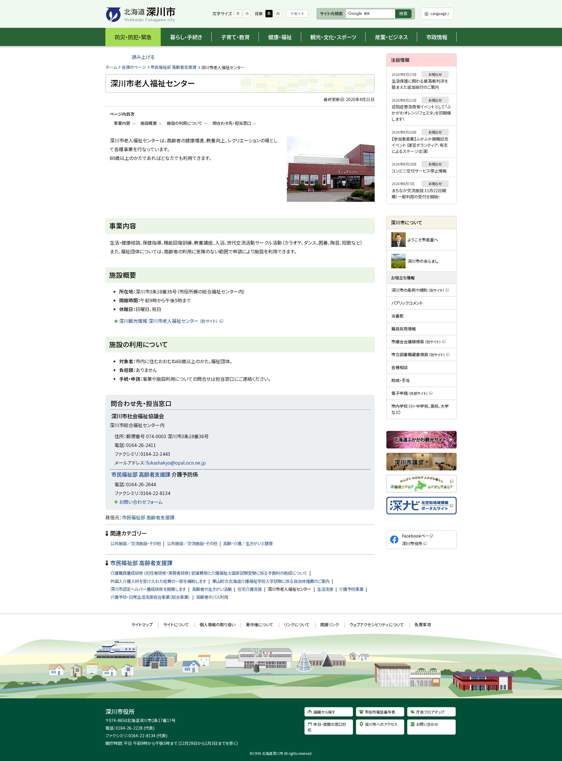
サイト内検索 (331, 13)
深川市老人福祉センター (289, 589)
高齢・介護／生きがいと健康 (248, 543)
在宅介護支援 (249, 589)
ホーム (111, 67)
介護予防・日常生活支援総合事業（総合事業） (150, 597)
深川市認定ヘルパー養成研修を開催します (148, 589)
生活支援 (325, 589)
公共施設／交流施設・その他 (135, 543)
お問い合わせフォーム (141, 501)
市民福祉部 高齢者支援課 (173, 67)
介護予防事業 (351, 589)
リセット (297, 13)
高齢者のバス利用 (212, 597)
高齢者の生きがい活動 (212, 589)
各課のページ (134, 67)
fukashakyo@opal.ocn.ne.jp (176, 462)
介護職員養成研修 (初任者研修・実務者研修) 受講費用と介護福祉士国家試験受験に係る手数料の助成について (208, 573)
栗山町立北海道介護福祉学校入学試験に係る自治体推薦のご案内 (271, 581)
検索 (405, 14)
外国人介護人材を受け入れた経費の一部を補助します (158, 581)
